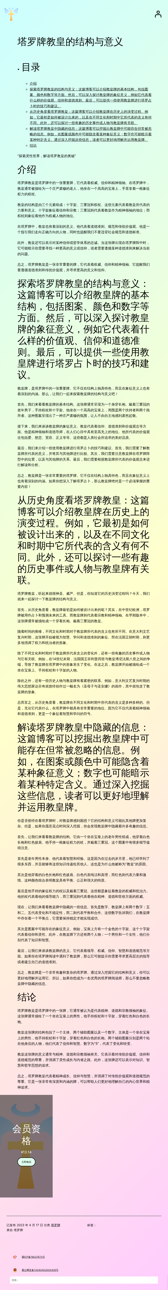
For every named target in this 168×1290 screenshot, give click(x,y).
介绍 (33, 83)
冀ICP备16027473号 (33, 1256)
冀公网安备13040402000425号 (40, 1270)
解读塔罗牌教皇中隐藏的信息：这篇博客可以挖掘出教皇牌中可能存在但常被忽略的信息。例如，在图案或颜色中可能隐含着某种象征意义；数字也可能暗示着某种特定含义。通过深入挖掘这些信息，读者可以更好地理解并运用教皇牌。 (91, 134)
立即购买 (26, 1161)
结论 (33, 145)
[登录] (158, 14)
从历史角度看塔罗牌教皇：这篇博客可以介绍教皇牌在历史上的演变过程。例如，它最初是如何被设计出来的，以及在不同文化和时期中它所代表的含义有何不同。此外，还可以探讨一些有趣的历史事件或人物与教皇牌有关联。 (91, 117)
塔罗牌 (55, 1225)
